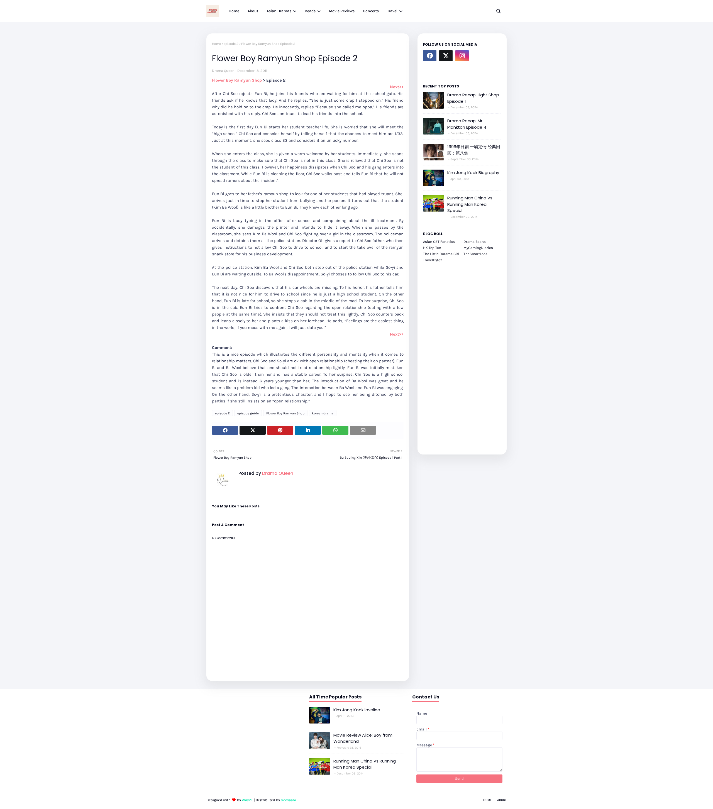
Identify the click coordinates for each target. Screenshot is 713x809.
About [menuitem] (253, 11)
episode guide (248, 413)
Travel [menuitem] (392, 11)
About (502, 800)
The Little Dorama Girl (441, 254)
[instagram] (462, 55)
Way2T (247, 800)
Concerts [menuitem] (371, 11)
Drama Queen (223, 71)
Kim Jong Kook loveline (356, 710)
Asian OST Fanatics (439, 241)
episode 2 (231, 44)
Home (216, 44)
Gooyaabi (288, 800)
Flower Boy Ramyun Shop (237, 80)
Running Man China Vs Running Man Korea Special (469, 204)
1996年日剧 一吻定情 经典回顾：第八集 (473, 150)
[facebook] (429, 55)
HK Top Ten (432, 248)
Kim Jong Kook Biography (473, 172)
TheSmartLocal (476, 254)
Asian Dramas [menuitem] (279, 11)
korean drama (322, 413)
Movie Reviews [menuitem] (342, 11)
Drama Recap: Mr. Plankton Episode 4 (466, 124)
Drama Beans (474, 241)
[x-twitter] (446, 55)
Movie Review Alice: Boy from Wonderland (362, 738)
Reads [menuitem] (310, 11)
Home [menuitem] (234, 11)
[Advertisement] (462, 355)
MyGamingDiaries (478, 248)
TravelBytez (432, 260)
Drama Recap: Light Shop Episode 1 (473, 98)
